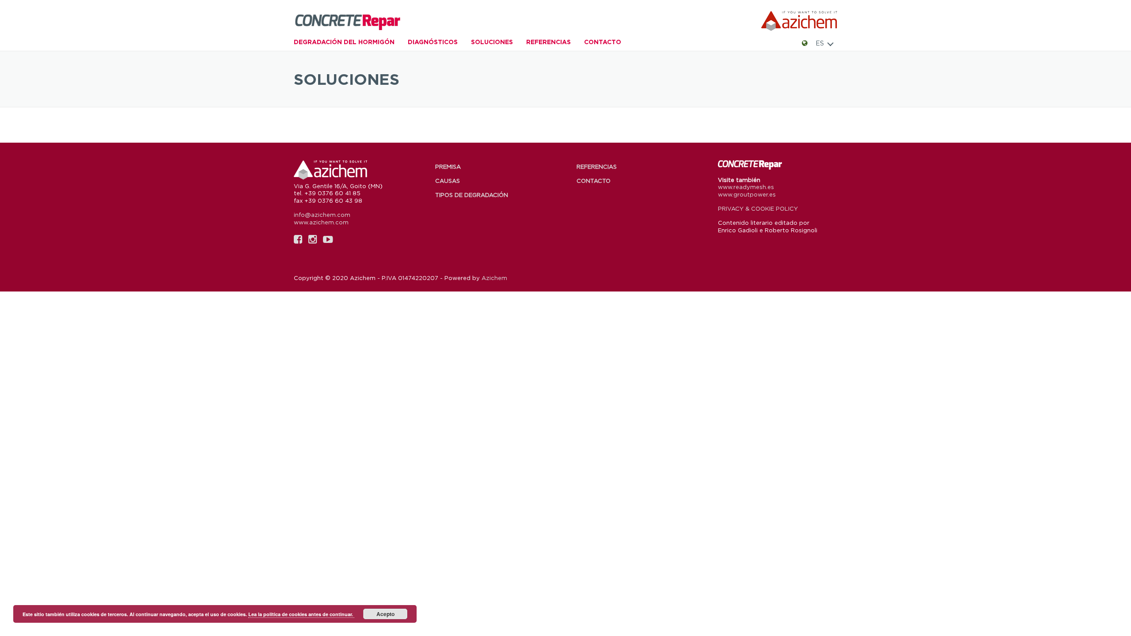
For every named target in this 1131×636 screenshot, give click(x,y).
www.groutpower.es (747, 194)
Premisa (448, 166)
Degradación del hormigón (344, 41)
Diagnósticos (433, 41)
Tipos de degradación (471, 195)
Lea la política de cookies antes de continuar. (301, 614)
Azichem (494, 278)
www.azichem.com (321, 222)
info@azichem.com (322, 215)
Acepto (385, 614)
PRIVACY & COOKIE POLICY (758, 208)
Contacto (602, 41)
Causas (447, 181)
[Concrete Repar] (360, 21)
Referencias (548, 41)
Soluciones (492, 41)
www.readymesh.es (746, 187)
